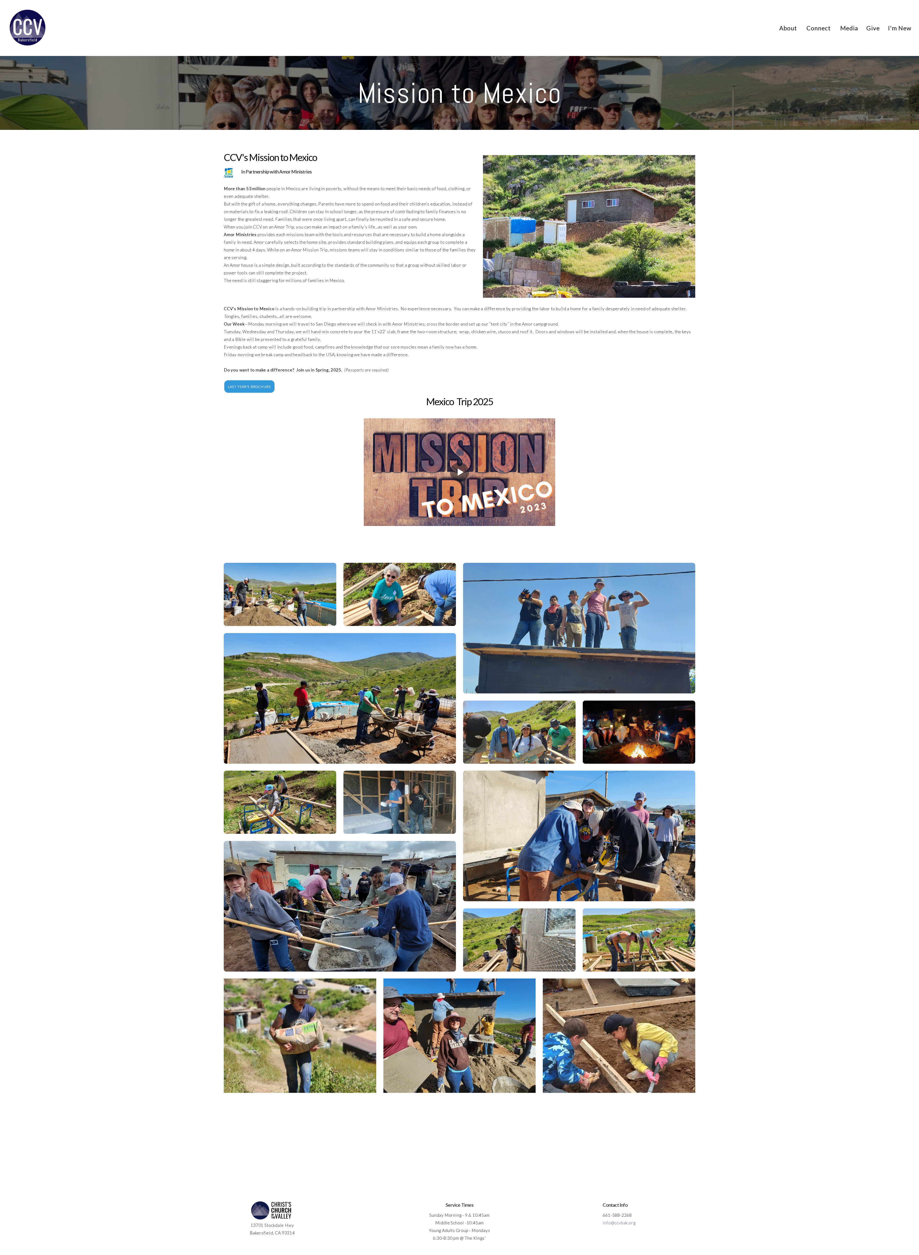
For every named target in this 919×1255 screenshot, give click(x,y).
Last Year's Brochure (249, 386)
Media (849, 28)
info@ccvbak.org (619, 1222)
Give (873, 28)
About (788, 28)
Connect (819, 28)
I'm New (899, 28)
